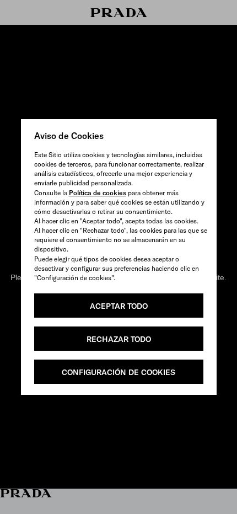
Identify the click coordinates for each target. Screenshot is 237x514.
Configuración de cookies (118, 372)
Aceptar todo (119, 306)
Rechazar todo (119, 339)
